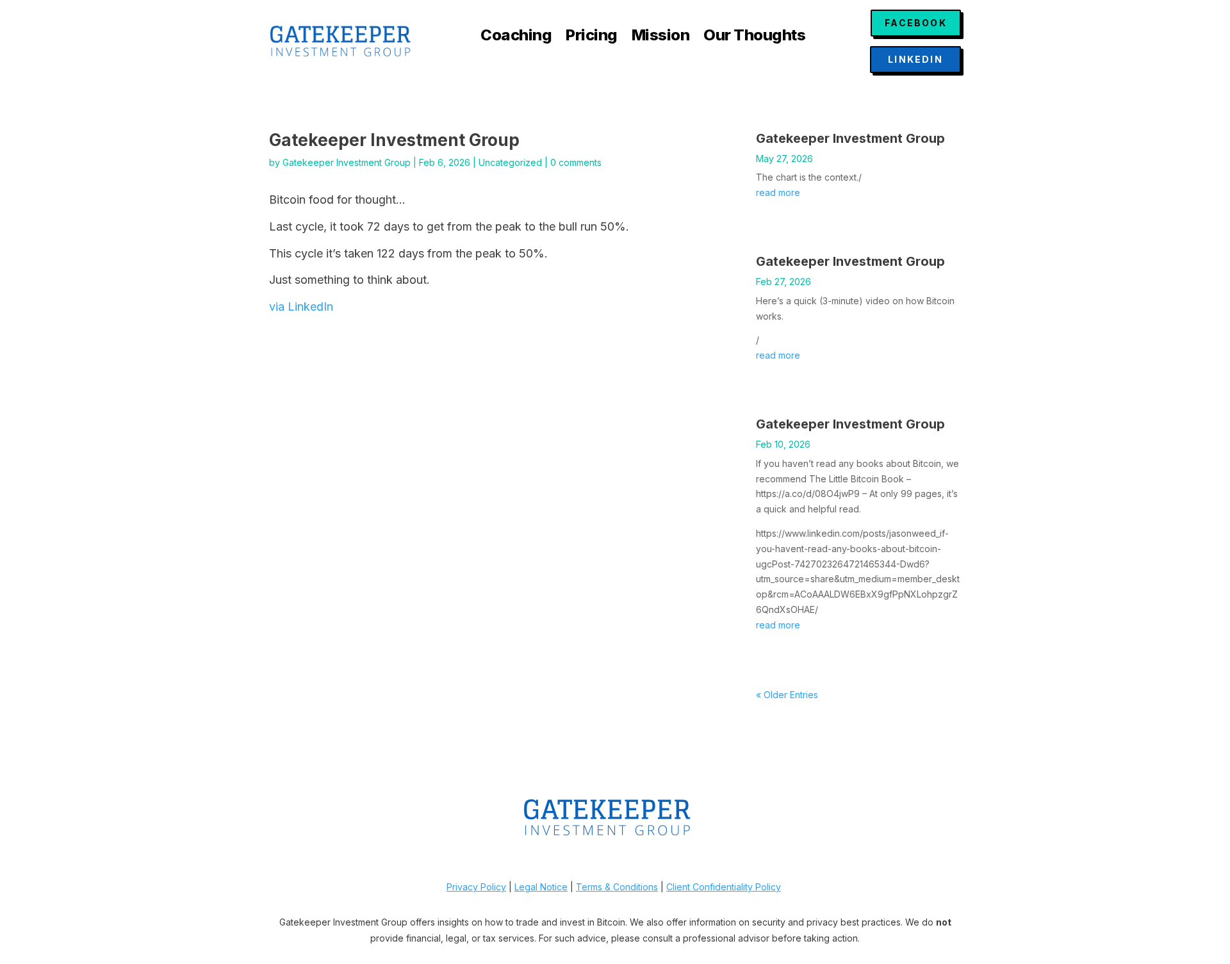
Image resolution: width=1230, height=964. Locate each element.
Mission (661, 37)
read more (778, 192)
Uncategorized (510, 162)
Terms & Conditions (617, 886)
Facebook (916, 22)
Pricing (592, 37)
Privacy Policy (476, 886)
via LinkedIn (301, 306)
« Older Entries (787, 694)
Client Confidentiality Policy (723, 886)
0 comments (576, 162)
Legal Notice (541, 886)
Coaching (516, 37)
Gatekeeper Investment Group (347, 162)
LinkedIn (915, 59)
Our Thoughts (754, 37)
